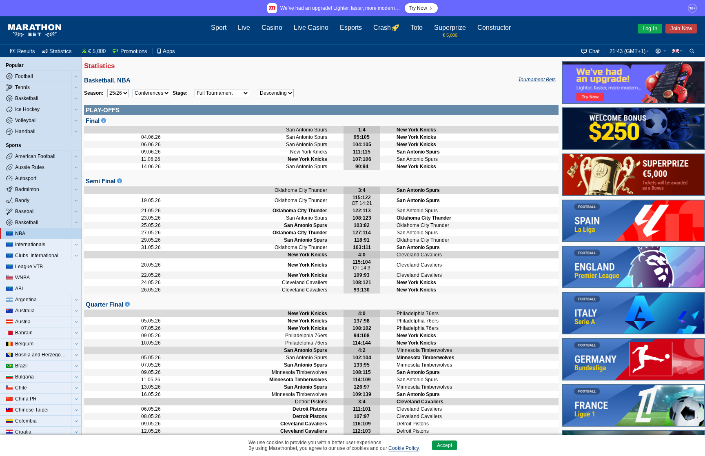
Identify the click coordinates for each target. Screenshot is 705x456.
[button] (660, 51)
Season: (93, 93)
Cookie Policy (403, 448)
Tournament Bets (537, 79)
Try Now (418, 8)
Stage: (180, 93)
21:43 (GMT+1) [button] (627, 51)
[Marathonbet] (34, 30)
